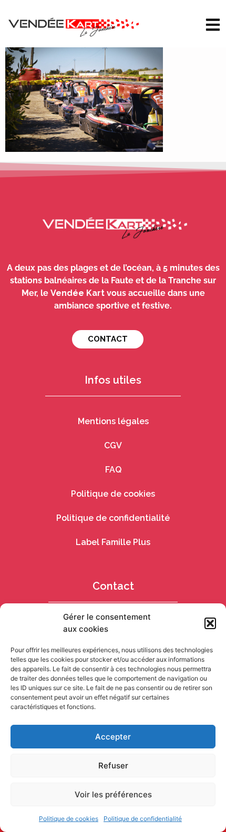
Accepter (113, 737)
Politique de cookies (68, 819)
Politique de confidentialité (143, 819)
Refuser (113, 766)
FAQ (113, 470)
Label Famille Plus (113, 542)
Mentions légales (113, 421)
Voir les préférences (113, 794)
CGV (113, 445)
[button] (210, 623)
